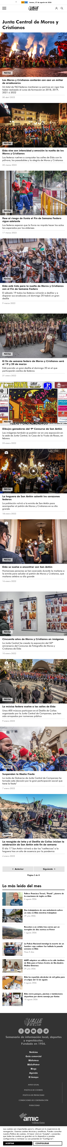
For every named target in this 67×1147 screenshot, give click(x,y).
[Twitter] (27, 1031)
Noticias (33, 1052)
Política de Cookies (33, 1090)
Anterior (19, 869)
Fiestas (7, 73)
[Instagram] (40, 1031)
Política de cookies (18, 1134)
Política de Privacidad (33, 1095)
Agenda (33, 1073)
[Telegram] (46, 1031)
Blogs (33, 1068)
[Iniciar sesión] (56, 8)
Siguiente (48, 869)
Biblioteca (34, 1060)
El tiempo (33, 1077)
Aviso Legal (33, 1085)
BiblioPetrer (33, 1064)
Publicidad (34, 1105)
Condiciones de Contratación (33, 1100)
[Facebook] (21, 1031)
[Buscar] (62, 8)
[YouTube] (33, 1031)
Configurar (42, 1143)
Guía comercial (33, 1056)
